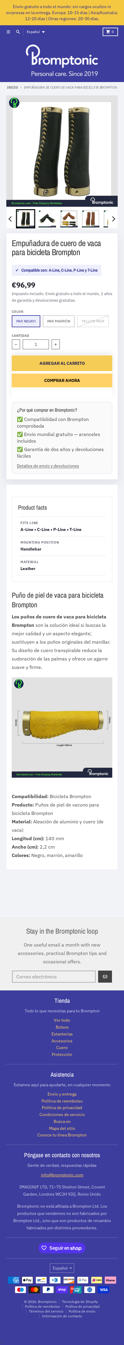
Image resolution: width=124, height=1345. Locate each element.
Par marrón (58, 321)
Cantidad (20, 336)
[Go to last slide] (10, 219)
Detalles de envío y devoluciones (48, 465)
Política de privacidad (82, 1306)
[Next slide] (113, 219)
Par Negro (26, 321)
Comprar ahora (62, 380)
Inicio (12, 87)
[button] (25, 218)
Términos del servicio (46, 1311)
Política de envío (82, 1311)
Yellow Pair (93, 321)
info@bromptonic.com (62, 1175)
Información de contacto (62, 1316)
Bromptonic (47, 1301)
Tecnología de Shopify (80, 1301)
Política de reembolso (42, 1306)
